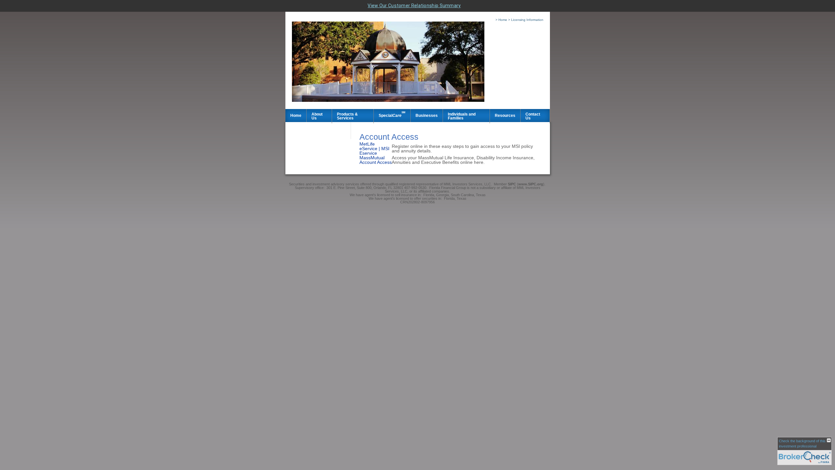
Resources (505, 115)
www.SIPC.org (530, 184)
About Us (317, 116)
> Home (501, 20)
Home (295, 115)
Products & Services (347, 116)
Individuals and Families (462, 116)
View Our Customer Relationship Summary (414, 5)
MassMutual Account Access (375, 160)
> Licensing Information (525, 20)
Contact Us (532, 116)
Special (392, 114)
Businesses (427, 115)
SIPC (512, 184)
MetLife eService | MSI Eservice (374, 148)
